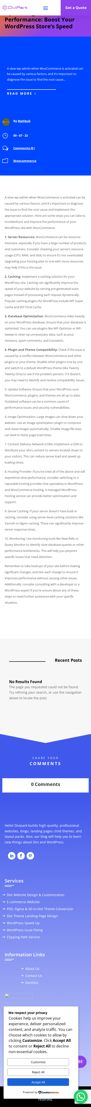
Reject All (38, 1072)
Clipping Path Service (23, 937)
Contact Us (33, 976)
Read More (19, 93)
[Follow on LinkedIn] (11, 856)
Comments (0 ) (24, 148)
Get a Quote (76, 7)
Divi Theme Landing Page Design (32, 916)
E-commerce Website (23, 902)
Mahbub (24, 121)
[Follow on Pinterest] (30, 856)
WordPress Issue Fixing (25, 930)
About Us (32, 969)
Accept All (38, 1082)
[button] (81, 1097)
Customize (38, 1062)
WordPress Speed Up (23, 923)
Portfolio (31, 983)
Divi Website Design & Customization (35, 895)
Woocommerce (24, 161)
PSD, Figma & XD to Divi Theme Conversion (40, 909)
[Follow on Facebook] (21, 856)
